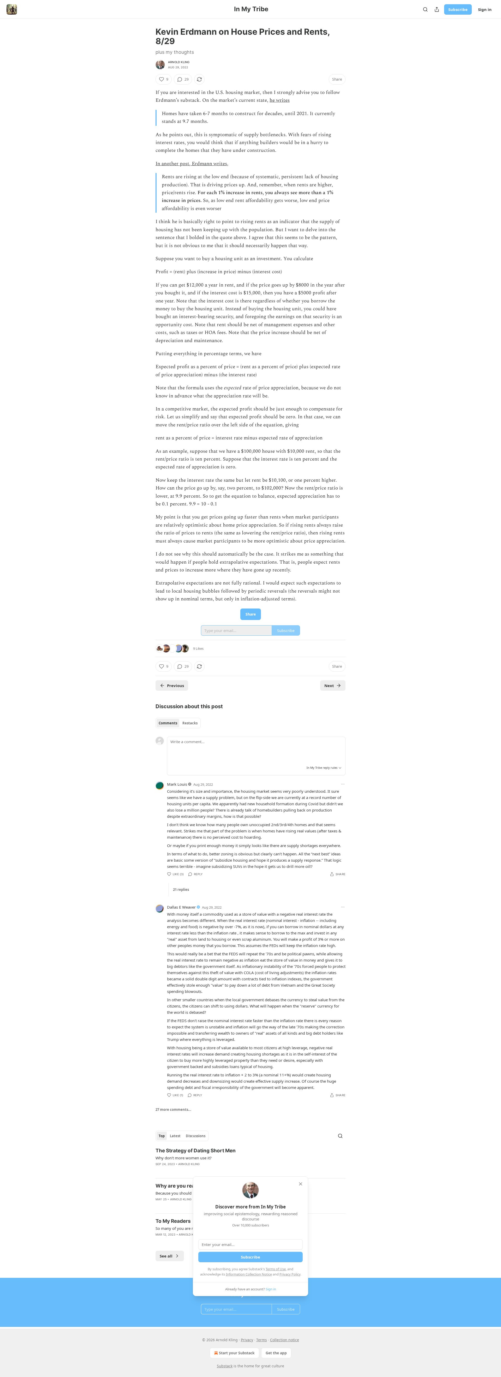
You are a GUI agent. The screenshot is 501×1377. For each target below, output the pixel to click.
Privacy (247, 1339)
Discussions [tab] (195, 1136)
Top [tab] (162, 1136)
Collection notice (284, 1339)
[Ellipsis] (343, 784)
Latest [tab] (175, 1136)
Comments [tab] (168, 723)
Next (329, 685)
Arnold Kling (178, 62)
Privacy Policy (289, 1274)
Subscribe (458, 9)
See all (166, 1256)
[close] (300, 1184)
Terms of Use (276, 1269)
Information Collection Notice (249, 1274)
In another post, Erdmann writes (191, 164)
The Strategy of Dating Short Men (196, 1151)
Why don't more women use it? (184, 1157)
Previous (175, 685)
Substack (224, 1365)
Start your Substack (237, 1352)
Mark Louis (177, 784)
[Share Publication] (437, 9)
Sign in (485, 9)
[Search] (425, 9)
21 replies (181, 889)
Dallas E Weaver (181, 907)
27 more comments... (173, 1109)
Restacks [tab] (190, 723)
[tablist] (178, 723)
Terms (261, 1339)
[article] (250, 1160)
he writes (280, 100)
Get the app (276, 1352)
